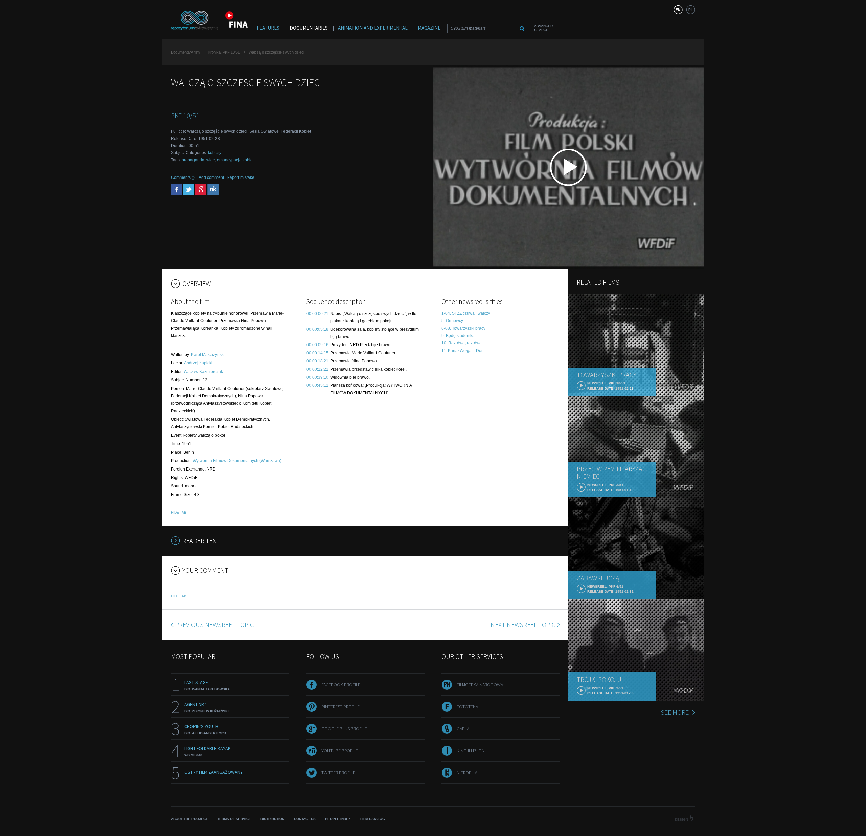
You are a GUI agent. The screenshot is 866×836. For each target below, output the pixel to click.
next (523, 624)
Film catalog (372, 819)
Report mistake (240, 177)
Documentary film (185, 52)
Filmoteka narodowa (480, 685)
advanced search (543, 28)
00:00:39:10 (317, 377)
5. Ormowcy (452, 320)
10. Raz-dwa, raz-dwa (461, 343)
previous (214, 624)
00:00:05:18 (317, 329)
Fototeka (467, 707)
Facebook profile (340, 685)
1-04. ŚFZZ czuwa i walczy (465, 313)
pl (690, 10)
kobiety (214, 152)
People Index (338, 819)
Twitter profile (338, 773)
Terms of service (234, 819)
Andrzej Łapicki (198, 363)
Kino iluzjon (471, 751)
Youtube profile (339, 751)
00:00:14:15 (317, 353)
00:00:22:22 (317, 369)
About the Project (189, 819)
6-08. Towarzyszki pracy (463, 328)
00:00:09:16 (317, 344)
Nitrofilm (467, 773)
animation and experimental (373, 28)
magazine (429, 28)
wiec (210, 160)
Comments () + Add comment (197, 177)
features (268, 28)
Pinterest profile (340, 707)
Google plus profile (344, 729)
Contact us (305, 819)
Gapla (463, 729)
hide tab (178, 512)
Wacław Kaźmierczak (203, 371)
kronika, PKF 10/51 (224, 52)
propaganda (193, 160)
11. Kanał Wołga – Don (462, 350)
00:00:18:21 (317, 361)
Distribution (272, 819)
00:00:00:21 (317, 313)
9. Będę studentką (458, 335)
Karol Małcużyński (208, 354)
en (678, 10)
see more (675, 712)
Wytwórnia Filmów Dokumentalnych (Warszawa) (237, 460)
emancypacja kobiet (235, 160)
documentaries (309, 28)
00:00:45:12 (317, 385)
